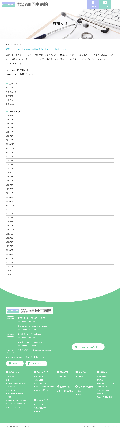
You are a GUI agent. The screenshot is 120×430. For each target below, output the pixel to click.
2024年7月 (10, 181)
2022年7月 (10, 250)
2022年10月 (10, 238)
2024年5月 (10, 189)
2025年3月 (10, 164)
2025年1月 (10, 168)
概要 (7, 380)
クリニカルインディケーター (16, 404)
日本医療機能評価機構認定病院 (17, 393)
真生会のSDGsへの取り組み (16, 400)
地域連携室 (79, 376)
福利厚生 (100, 380)
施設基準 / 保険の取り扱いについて (18, 383)
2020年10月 (10, 274)
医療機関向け (11, 92)
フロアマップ (10, 387)
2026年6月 (10, 124)
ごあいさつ (10, 376)
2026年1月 (10, 140)
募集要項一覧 (101, 376)
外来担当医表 (38, 380)
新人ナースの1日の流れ (105, 397)
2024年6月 (10, 185)
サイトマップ (24, 426)
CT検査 (78, 391)
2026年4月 (10, 132)
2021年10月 (10, 270)
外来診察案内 (38, 376)
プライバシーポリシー (14, 407)
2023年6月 (10, 217)
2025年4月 (10, 160)
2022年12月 (10, 230)
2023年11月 (10, 205)
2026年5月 (10, 128)
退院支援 (37, 411)
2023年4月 (10, 221)
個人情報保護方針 (12, 426)
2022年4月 (10, 262)
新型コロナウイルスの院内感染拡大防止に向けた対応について (36, 49)
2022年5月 (10, 258)
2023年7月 (10, 213)
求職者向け (10, 100)
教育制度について (103, 390)
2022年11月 (10, 234)
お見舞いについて (40, 408)
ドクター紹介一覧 (40, 383)
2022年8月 (10, 246)
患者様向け (10, 96)
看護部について (102, 387)
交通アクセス (10, 390)
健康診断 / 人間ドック (42, 390)
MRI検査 (78, 394)
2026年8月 (10, 115)
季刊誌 (8, 397)
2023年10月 (10, 209)
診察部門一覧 (62, 376)
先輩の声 (100, 393)
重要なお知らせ (27, 74)
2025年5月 (10, 156)
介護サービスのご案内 (65, 391)
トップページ (10, 44)
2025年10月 (10, 148)
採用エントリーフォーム (105, 383)
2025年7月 (10, 152)
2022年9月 (10, 242)
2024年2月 (10, 197)
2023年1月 (10, 225)
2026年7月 (10, 119)
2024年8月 (10, 177)
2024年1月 (10, 201)
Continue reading (13, 63)
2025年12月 (10, 144)
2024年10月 (10, 172)
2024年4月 (10, 193)
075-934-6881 (33, 357)
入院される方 (38, 404)
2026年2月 (10, 136)
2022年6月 (10, 254)
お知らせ (9, 87)
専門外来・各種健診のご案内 (44, 387)
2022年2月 (10, 266)
